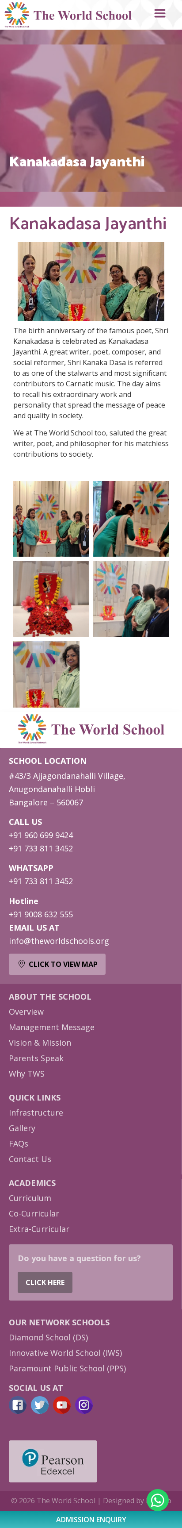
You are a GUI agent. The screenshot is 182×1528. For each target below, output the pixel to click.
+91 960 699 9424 (41, 835)
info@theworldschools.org (59, 940)
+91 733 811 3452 (41, 848)
